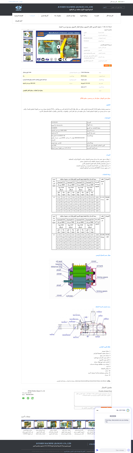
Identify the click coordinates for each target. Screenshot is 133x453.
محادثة (106, 65)
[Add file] (128, 450)
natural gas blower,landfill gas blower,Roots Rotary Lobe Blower (90, 381)
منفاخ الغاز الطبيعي (61, 381)
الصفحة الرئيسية (18, 16)
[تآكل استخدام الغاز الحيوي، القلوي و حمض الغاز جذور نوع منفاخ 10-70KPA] (79, 424)
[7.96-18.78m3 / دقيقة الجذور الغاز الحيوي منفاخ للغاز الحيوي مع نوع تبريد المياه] (28, 42)
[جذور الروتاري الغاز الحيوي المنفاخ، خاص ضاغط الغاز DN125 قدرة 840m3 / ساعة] (92, 424)
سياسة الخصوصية (91, 451)
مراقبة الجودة (83, 16)
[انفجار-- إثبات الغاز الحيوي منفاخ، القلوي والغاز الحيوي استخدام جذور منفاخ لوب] (66, 424)
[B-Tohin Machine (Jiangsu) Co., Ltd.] (18, 8)
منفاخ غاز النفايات (70, 381)
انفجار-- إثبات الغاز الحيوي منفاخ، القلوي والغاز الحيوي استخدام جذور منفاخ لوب (66, 433)
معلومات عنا (58, 16)
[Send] (97, 450)
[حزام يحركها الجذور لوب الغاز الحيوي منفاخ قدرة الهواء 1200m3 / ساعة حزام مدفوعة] (27, 424)
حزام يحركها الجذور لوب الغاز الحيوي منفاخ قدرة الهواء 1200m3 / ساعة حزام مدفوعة (28, 433)
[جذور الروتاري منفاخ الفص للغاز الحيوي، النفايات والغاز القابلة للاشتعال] (40, 424)
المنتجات (32, 16)
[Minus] (97, 410)
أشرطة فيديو (44, 16)
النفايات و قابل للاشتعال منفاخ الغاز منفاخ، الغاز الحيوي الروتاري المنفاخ (53, 433)
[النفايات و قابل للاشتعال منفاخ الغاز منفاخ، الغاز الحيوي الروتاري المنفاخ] (53, 424)
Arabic (122, 1)
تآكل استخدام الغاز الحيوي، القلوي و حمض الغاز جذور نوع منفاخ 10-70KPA (79, 433)
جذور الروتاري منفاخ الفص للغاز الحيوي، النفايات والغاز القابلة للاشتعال (40, 433)
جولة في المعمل (70, 16)
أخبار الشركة (18, 21)
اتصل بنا (97, 16)
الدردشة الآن (113, 1)
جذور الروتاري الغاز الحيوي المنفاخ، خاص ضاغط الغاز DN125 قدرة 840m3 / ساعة (92, 433)
